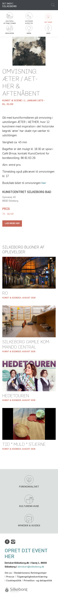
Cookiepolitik (13, 580)
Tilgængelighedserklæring (32, 576)
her (43, 183)
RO (5, 293)
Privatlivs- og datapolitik (38, 580)
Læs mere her (12, 224)
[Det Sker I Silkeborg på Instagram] (13, 542)
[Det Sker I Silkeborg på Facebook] (7, 542)
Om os (8, 573)
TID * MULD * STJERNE (24, 444)
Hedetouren (15, 396)
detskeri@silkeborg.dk (31, 566)
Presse (10, 576)
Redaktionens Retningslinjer (30, 573)
